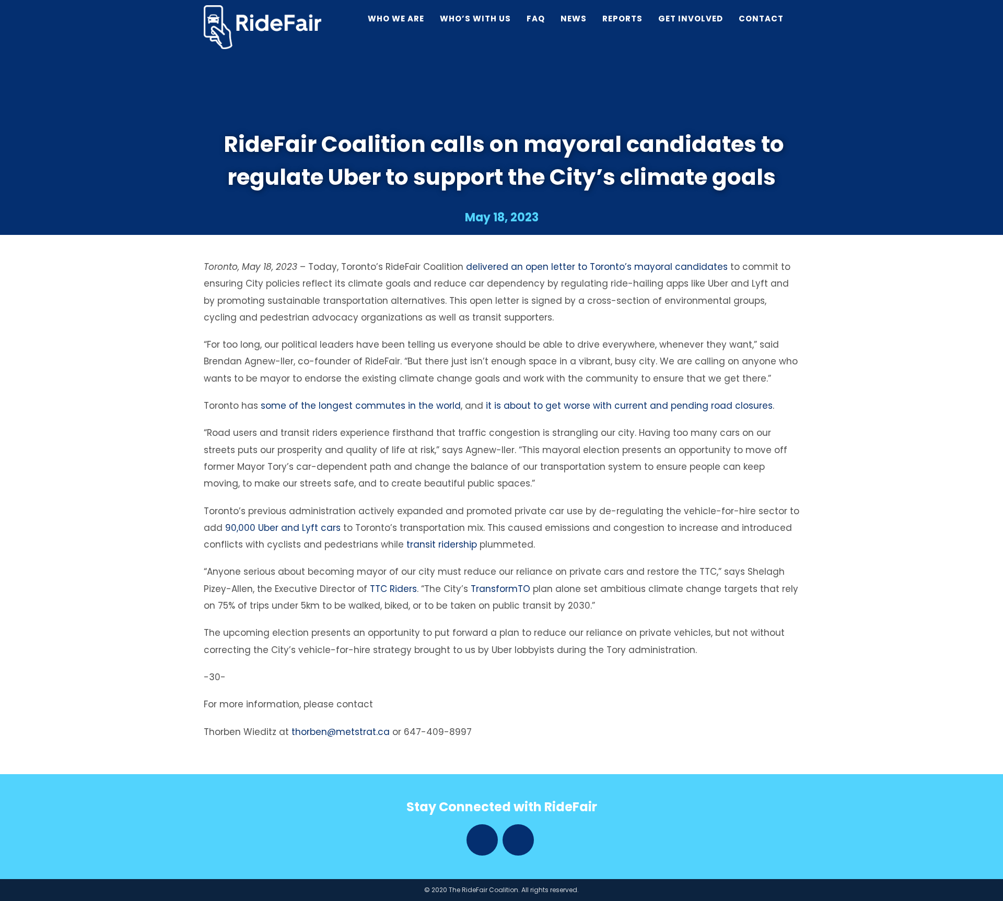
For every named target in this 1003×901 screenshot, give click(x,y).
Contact (761, 18)
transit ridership (441, 544)
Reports (622, 18)
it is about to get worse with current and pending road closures (629, 405)
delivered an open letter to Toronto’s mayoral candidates (597, 266)
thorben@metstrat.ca (340, 732)
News (574, 18)
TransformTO (500, 589)
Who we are (396, 18)
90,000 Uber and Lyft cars (283, 527)
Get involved (690, 18)
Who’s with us (475, 18)
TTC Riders (393, 589)
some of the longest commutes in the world (361, 405)
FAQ (536, 18)
